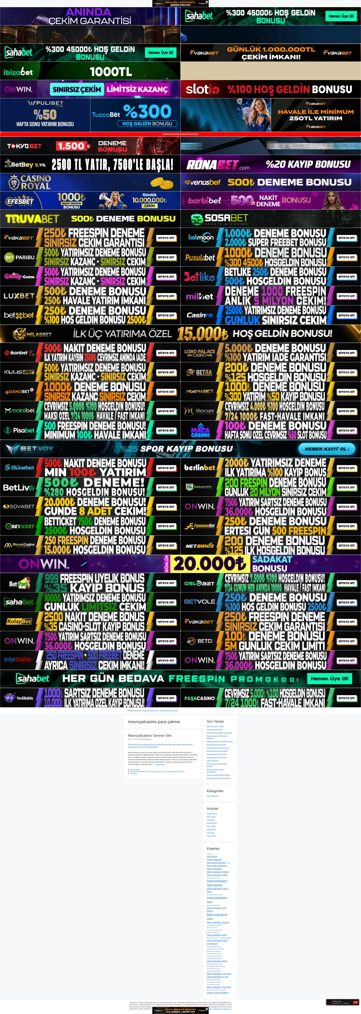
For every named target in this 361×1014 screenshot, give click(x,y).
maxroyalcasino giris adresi (216, 909)
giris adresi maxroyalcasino (214, 858)
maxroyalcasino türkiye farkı (213, 979)
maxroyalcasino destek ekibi (213, 905)
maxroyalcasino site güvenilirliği (214, 958)
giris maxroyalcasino (216, 862)
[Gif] (180, 334)
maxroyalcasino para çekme (157, 771)
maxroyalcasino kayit (217, 935)
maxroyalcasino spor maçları (213, 968)
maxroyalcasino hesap (212, 927)
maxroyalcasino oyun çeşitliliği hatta (215, 948)
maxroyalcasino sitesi (217, 961)
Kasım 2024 (211, 836)
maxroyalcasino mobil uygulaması (217, 942)
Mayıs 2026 (211, 817)
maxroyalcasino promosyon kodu (214, 956)
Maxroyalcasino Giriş (215, 729)
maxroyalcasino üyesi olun (213, 989)
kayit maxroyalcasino (217, 865)
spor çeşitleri (223, 989)
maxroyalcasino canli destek (217, 883)
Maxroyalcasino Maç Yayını (217, 754)
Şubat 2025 (211, 829)
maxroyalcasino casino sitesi (218, 890)
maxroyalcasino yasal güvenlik (214, 982)
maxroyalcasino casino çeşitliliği (214, 894)
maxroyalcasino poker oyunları (214, 953)
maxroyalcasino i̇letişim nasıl (139, 771)
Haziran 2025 (212, 823)
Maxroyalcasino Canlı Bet (216, 745)
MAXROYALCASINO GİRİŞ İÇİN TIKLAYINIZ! (180, 134)
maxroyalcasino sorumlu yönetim (214, 964)
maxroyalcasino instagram (213, 932)
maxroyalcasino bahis (217, 875)
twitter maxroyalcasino (218, 992)
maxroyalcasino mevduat (225, 937)
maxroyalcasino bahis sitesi (213, 877)
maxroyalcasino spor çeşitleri (214, 971)
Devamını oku (160, 764)
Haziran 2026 (212, 813)
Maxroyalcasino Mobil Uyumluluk (219, 733)
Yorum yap (133, 773)
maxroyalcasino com (217, 899)
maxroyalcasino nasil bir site (213, 946)
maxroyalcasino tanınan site (176, 771)
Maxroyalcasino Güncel (218, 922)
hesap (228, 863)
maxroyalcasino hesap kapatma (214, 930)
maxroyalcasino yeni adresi (213, 984)
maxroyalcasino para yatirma (214, 951)
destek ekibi (210, 853)
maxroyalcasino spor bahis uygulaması (216, 966)
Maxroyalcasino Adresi (215, 726)
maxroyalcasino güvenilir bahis (214, 925)
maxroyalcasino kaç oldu (213, 937)
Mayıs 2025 (211, 826)
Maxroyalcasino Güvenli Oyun (218, 748)
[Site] (90, 237)
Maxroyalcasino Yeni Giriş (219, 987)
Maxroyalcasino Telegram (219, 973)
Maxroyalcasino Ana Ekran (217, 757)
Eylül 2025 (211, 820)
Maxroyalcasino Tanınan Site (150, 735)
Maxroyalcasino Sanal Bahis (217, 751)
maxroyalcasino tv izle (217, 976)
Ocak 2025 (211, 833)
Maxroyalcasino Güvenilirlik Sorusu (220, 741)
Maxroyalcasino (135, 769)
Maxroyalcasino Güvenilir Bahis (218, 778)
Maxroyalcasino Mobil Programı (218, 775)
